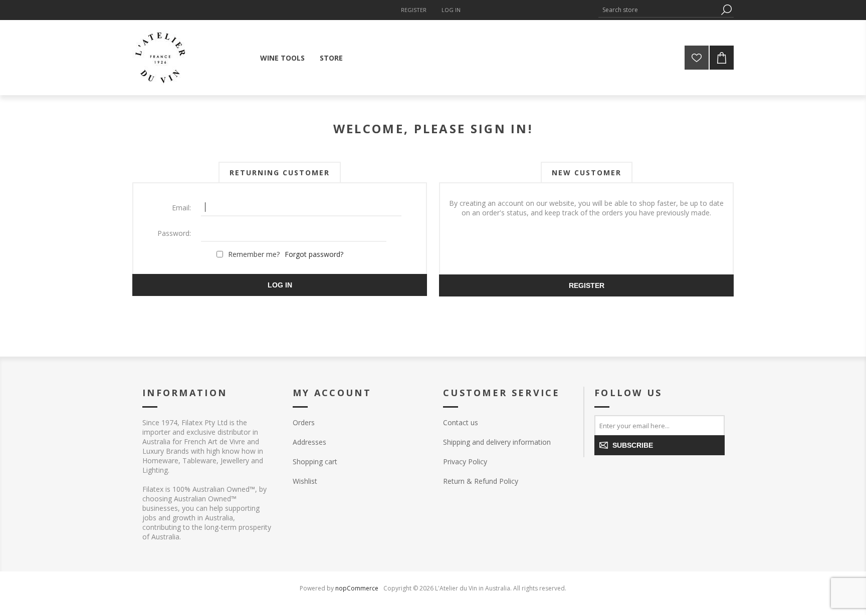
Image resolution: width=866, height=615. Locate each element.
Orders (304, 422)
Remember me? (254, 254)
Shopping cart (315, 461)
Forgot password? (314, 254)
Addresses (309, 442)
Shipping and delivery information (497, 442)
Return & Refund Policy (480, 481)
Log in (451, 10)
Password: (174, 233)
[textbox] (658, 10)
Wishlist (305, 481)
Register (413, 10)
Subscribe (632, 445)
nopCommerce (356, 588)
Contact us (460, 422)
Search (726, 10)
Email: (181, 207)
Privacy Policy (465, 461)
